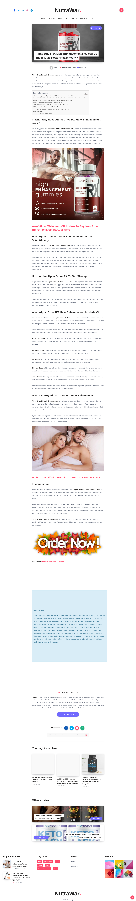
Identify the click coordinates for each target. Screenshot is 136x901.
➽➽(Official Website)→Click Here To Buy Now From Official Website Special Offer (60, 98)
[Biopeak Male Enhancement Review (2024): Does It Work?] (7, 864)
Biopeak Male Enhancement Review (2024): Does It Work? (19, 864)
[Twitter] (19, 10)
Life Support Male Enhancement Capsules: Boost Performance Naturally (42, 779)
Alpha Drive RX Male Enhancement (51, 697)
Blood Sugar (48, 861)
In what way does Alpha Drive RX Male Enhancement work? (53, 96)
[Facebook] (14, 10)
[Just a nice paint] (119, 873)
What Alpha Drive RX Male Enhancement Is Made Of (51, 104)
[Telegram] (31, 10)
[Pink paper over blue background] (109, 864)
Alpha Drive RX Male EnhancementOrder (72, 702)
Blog (39, 861)
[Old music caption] (128, 864)
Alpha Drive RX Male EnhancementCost (82, 700)
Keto (72, 18)
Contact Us (51, 18)
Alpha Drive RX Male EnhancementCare (57, 700)
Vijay (72, 900)
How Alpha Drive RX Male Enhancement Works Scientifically (53, 100)
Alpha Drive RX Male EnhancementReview (86, 705)
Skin (93, 18)
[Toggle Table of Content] (85, 93)
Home (43, 18)
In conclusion (38, 111)
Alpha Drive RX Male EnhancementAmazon (76, 697)
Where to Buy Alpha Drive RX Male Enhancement (50, 107)
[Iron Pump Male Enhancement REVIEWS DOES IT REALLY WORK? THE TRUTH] (7, 875)
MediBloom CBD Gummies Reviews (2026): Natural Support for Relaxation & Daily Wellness (68, 779)
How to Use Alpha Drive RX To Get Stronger (48, 102)
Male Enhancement (82, 18)
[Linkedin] (23, 10)
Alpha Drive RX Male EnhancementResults (58, 705)
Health (60, 18)
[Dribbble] (27, 10)
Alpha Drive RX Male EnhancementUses (81, 708)
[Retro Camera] (119, 864)
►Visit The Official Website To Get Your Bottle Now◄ (51, 109)
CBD (66, 18)
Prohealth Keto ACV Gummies (52, 562)
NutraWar (67, 10)
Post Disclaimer (48, 113)
